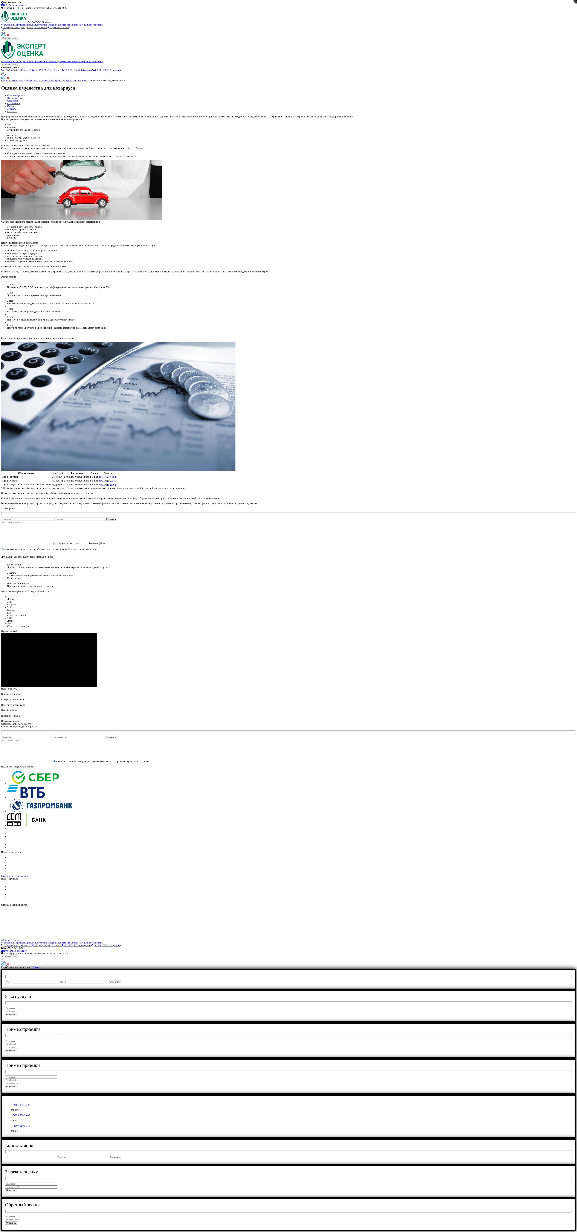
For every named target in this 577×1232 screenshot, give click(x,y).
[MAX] (288, 31)
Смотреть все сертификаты (15, 876)
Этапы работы (14, 98)
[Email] (8, 35)
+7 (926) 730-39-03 (20, 1115)
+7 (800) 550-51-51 (20, 1125)
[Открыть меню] (48, 59)
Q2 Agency (36, 967)
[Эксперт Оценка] (14, 22)
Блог (90, 24)
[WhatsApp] (5, 35)
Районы (83, 24)
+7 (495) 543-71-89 (20, 1104)
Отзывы (11, 106)
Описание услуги (16, 95)
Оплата (74, 24)
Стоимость (12, 100)
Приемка (30, 24)
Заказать (11, 109)
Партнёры (19, 24)
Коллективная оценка (46, 24)
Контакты (98, 24)
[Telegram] (2, 35)
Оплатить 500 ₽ (107, 481)
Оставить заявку (10, 38)
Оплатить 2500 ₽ (107, 477)
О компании (7, 24)
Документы (64, 24)
